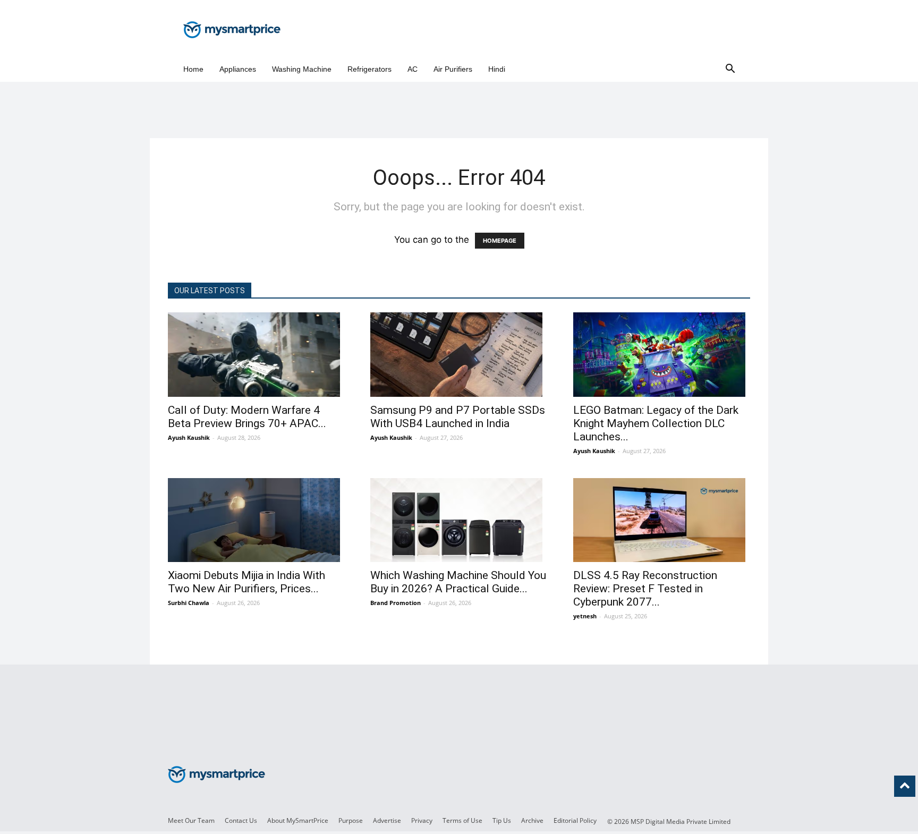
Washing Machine (302, 69)
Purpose (350, 820)
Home (193, 69)
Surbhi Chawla (188, 603)
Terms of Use (462, 820)
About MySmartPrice (297, 820)
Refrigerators (369, 69)
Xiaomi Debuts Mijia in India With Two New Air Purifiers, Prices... (246, 582)
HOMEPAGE (499, 240)
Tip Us (501, 820)
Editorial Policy (575, 820)
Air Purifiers (453, 69)
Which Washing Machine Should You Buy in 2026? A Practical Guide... (458, 582)
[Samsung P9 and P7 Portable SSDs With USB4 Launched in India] (458, 354)
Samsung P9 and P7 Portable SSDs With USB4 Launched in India (457, 417)
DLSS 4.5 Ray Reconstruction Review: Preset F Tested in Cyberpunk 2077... (645, 588)
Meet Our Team (191, 820)
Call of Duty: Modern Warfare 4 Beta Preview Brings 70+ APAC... (247, 417)
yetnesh (585, 616)
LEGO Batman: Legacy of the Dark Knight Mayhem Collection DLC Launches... (655, 423)
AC (412, 69)
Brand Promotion (395, 603)
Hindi (496, 69)
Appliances (237, 69)
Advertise (387, 820)
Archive (532, 820)
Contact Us (241, 820)
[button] (730, 69)
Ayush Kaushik (189, 437)
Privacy (421, 820)
